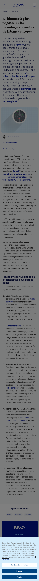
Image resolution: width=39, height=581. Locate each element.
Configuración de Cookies (19, 565)
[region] (19, 559)
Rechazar (19, 571)
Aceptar (19, 577)
